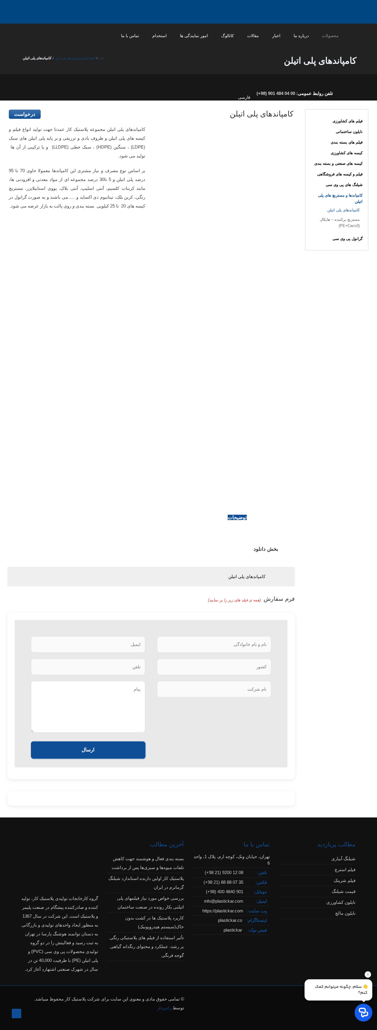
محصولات (330, 35)
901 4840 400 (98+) (224, 891)
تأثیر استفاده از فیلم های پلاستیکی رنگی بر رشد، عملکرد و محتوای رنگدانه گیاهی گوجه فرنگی (147, 946)
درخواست (24, 114)
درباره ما (301, 35)
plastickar (233, 929)
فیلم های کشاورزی (348, 121)
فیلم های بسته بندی (347, 142)
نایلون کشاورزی (340, 902)
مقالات (253, 35)
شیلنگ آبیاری (343, 858)
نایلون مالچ (345, 913)
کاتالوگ (227, 35)
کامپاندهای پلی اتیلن (246, 576)
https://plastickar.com (222, 910)
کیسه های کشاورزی (347, 153)
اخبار (276, 35)
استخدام (159, 35)
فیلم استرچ (345, 869)
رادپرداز (164, 1007)
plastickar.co (230, 920)
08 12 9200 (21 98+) (224, 872)
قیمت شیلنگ (343, 891)
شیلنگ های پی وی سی (344, 184)
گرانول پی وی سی (348, 238)
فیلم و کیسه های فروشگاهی (340, 174)
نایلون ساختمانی (349, 131)
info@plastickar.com (223, 901)
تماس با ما (130, 35)
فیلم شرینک (344, 880)
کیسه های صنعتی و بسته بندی (338, 163)
